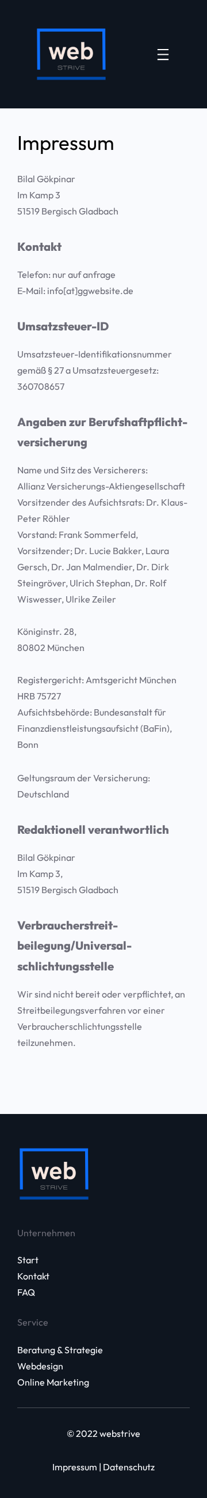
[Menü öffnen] (163, 54)
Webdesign (40, 1366)
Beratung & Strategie (60, 1350)
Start (28, 1260)
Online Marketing (53, 1382)
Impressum (74, 1467)
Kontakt (33, 1276)
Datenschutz (129, 1467)
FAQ (26, 1292)
